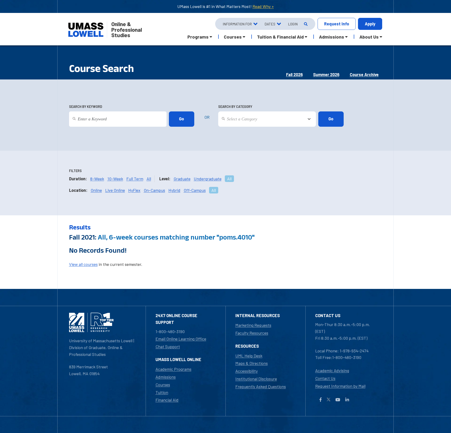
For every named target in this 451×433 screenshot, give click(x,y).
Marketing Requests (253, 325)
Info (336, 23)
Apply (370, 23)
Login (293, 24)
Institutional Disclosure (256, 378)
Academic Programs (173, 369)
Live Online (115, 190)
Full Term (134, 178)
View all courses (83, 264)
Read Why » (263, 6)
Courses (163, 384)
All (149, 178)
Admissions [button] (331, 37)
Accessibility (246, 371)
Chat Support (168, 346)
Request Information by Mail (340, 386)
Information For (237, 24)
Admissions (166, 376)
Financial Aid (167, 399)
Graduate (182, 178)
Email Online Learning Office (181, 338)
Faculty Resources (251, 332)
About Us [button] (369, 37)
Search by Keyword (85, 107)
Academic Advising (332, 370)
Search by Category (235, 107)
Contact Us (325, 378)
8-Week (97, 178)
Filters (75, 171)
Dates (269, 24)
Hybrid (174, 190)
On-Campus (154, 190)
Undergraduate (208, 178)
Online (96, 190)
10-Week (115, 178)
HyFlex (134, 190)
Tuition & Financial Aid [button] (280, 37)
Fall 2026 (294, 74)
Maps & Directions (251, 363)
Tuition (162, 392)
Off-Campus (195, 190)
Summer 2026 (326, 74)
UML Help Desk (248, 355)
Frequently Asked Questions (260, 386)
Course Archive (364, 74)
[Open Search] (305, 24)
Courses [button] (233, 37)
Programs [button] (198, 37)
